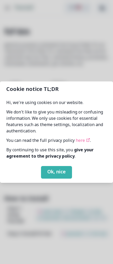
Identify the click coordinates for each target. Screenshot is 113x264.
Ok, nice (56, 172)
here (81, 141)
